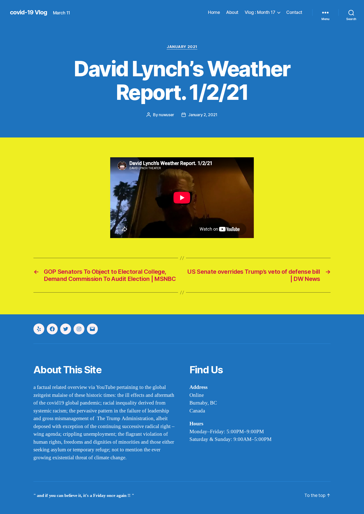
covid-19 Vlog (28, 12)
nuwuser (166, 114)
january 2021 (182, 47)
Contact (294, 12)
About (232, 12)
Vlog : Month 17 (260, 12)
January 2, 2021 (202, 114)
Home (214, 12)
